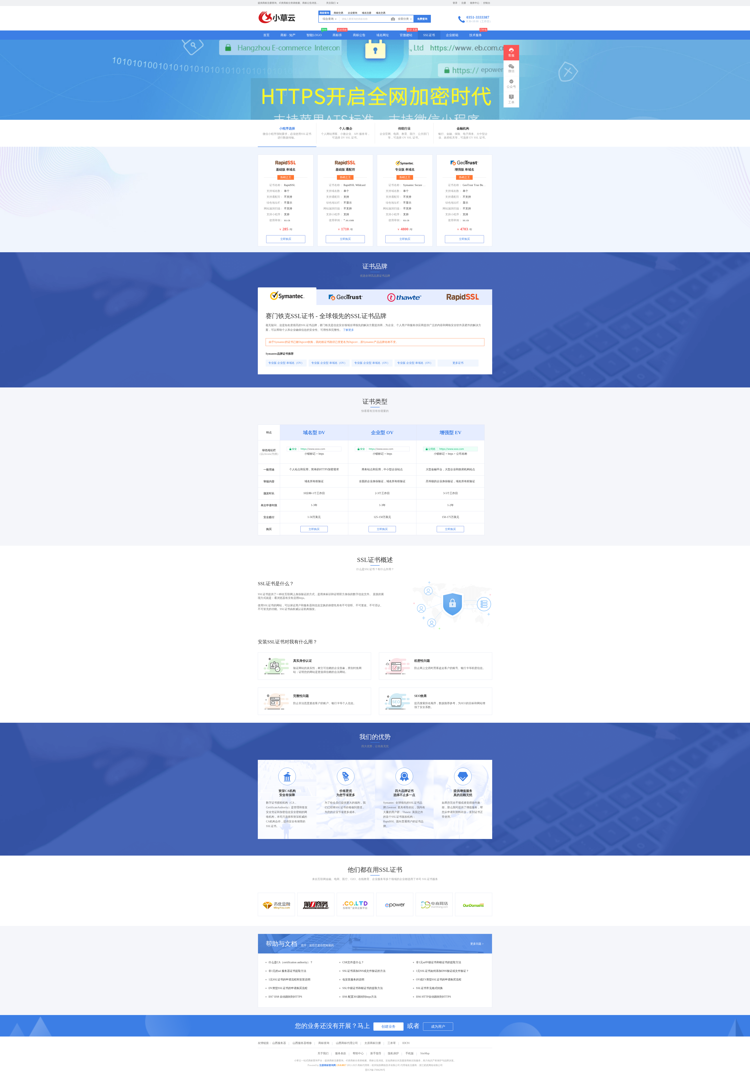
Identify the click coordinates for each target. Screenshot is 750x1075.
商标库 (337, 35)
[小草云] (277, 22)
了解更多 (348, 329)
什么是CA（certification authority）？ (291, 962)
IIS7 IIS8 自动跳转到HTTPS (285, 996)
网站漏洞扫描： (273, 208)
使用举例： (276, 220)
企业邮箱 (452, 35)
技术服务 (475, 35)
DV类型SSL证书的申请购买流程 (288, 988)
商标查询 (323, 1043)
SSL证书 (429, 35)
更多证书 (458, 362)
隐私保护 (393, 1053)
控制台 (486, 3)
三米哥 (392, 1043)
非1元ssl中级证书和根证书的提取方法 (438, 962)
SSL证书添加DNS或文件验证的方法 (364, 970)
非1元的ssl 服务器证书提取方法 (287, 970)
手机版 (409, 1053)
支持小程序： (275, 214)
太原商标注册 (372, 1043)
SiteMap (424, 1053)
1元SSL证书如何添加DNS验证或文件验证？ (442, 970)
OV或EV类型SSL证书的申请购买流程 (438, 979)
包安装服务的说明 (353, 979)
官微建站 (406, 35)
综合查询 (328, 18)
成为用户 (438, 1026)
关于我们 (323, 1053)
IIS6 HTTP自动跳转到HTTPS (433, 996)
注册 (463, 3)
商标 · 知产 (288, 35)
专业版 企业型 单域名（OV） (286, 362)
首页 (266, 35)
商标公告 (359, 35)
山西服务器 (279, 1043)
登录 (455, 3)
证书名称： (276, 185)
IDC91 (406, 1043)
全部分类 (404, 18)
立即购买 (285, 239)
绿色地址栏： (275, 202)
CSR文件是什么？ (353, 962)
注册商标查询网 (327, 1065)
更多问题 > (477, 943)
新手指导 (375, 1053)
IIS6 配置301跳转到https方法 (359, 996)
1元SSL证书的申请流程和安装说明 (289, 979)
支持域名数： (275, 191)
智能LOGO (314, 35)
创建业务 (388, 1026)
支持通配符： (275, 196)
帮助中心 (358, 1053)
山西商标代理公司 (347, 1043)
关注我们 (331, 3)
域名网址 (382, 35)
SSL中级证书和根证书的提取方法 (362, 988)
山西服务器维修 (302, 1043)
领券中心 (474, 3)
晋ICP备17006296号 (375, 1070)
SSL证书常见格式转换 (429, 988)
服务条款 (340, 1053)
